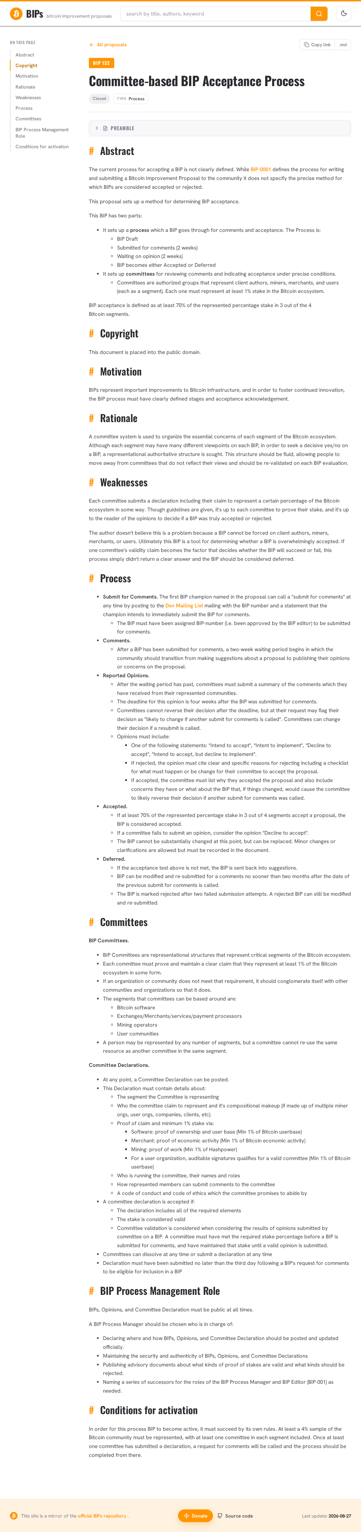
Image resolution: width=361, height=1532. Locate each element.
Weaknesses (28, 97)
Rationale (25, 87)
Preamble (122, 128)
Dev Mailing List (184, 605)
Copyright (26, 65)
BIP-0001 (261, 169)
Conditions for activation (42, 146)
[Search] (319, 14)
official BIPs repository (103, 1516)
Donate (199, 1516)
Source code (239, 1516)
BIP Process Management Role (42, 132)
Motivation (27, 76)
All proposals (112, 44)
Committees (28, 118)
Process (24, 108)
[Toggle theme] (343, 13)
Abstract (25, 55)
